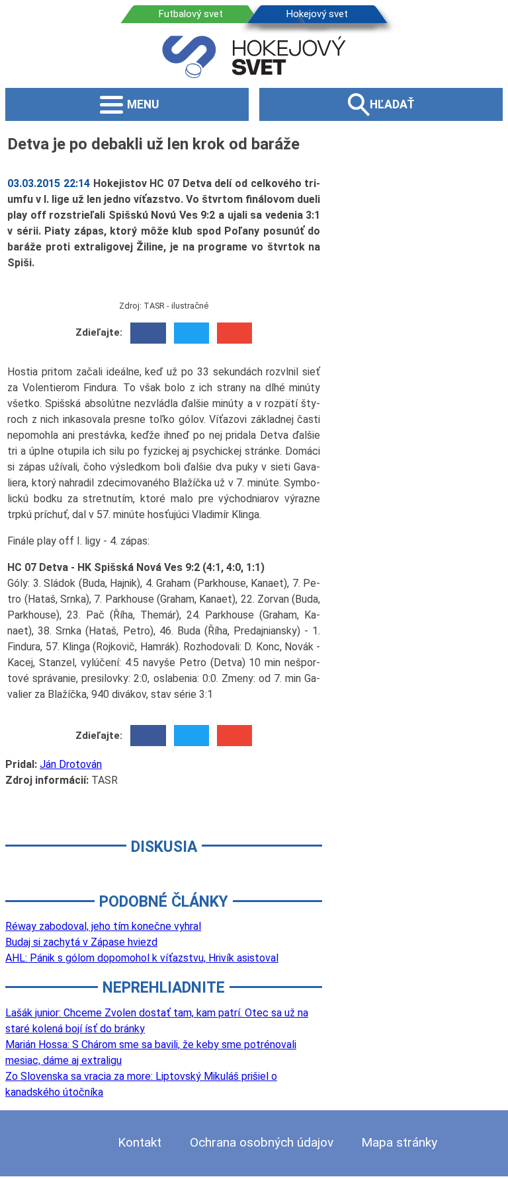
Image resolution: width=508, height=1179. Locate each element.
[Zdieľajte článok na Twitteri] (191, 333)
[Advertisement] (421, 330)
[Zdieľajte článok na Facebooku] (147, 333)
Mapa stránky (399, 1142)
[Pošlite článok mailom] (234, 333)
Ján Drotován (71, 764)
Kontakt (139, 1142)
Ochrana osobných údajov (261, 1142)
